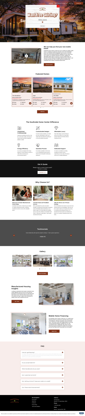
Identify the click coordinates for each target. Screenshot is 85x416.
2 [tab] (42, 108)
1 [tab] (41, 108)
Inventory (51, 3)
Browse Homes (49, 64)
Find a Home (34, 399)
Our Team (17, 301)
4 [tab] (44, 269)
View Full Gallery (42, 273)
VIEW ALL (42, 111)
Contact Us (78, 3)
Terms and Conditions (36, 406)
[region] (42, 413)
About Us (71, 3)
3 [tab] (43, 108)
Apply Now (54, 331)
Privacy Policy (34, 404)
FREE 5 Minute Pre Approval (61, 3)
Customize (81, 414)
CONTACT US (42, 172)
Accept (81, 413)
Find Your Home (42, 28)
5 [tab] (45, 269)
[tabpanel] (22, 92)
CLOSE (58, 6)
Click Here (42, 26)
